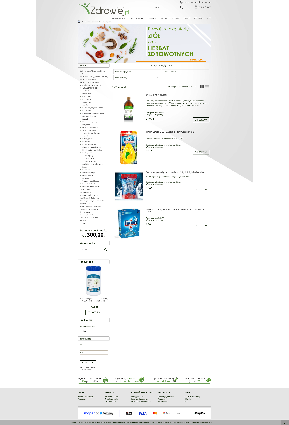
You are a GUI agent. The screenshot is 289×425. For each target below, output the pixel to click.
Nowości (83, 220)
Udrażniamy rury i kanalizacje (92, 108)
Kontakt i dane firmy (192, 397)
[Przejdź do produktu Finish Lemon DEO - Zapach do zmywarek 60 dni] (128, 148)
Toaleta (85, 105)
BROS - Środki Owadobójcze (92, 150)
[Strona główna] (103, 9)
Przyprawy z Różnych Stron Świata (92, 201)
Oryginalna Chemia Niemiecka (90, 85)
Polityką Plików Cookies (129, 422)
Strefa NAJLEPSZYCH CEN (89, 88)
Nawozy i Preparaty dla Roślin (90, 206)
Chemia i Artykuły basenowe (92, 147)
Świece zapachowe (89, 130)
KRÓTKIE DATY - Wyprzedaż (89, 218)
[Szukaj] (181, 7)
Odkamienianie (87, 175)
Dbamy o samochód (89, 144)
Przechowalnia (110, 401)
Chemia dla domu (86, 93)
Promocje (83, 223)
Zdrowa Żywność (85, 192)
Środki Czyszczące (88, 172)
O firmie (187, 399)
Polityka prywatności (166, 397)
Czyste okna (86, 102)
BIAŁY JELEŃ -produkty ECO (89, 82)
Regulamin (82, 399)
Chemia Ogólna (85, 91)
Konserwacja (89, 158)
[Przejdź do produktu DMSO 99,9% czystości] (128, 109)
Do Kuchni (86, 170)
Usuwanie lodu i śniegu (90, 181)
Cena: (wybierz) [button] (121, 77)
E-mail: (82, 344)
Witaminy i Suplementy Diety (90, 195)
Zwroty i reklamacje (85, 397)
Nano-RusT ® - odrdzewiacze (92, 184)
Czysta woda (86, 96)
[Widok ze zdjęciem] (202, 86)
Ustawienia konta (111, 399)
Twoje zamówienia (112, 397)
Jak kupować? (163, 401)
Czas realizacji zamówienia (141, 401)
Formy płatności (137, 397)
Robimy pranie (87, 139)
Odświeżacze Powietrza (91, 187)
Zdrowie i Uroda (85, 189)
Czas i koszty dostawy (139, 399)
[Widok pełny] (207, 86)
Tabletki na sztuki (91, 161)
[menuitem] (117, 18)
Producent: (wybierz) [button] (123, 72)
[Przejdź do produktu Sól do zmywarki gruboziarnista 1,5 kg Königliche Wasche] (128, 186)
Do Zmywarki (87, 153)
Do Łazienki (86, 99)
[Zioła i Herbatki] (144, 43)
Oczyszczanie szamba (90, 127)
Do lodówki (86, 141)
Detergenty (89, 156)
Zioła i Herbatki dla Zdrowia (89, 198)
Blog (186, 401)
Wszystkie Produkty (87, 215)
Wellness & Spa (85, 203)
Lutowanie (86, 178)
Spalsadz (85, 119)
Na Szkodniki (86, 110)
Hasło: (82, 353)
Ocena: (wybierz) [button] (170, 72)
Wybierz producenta (87, 326)
